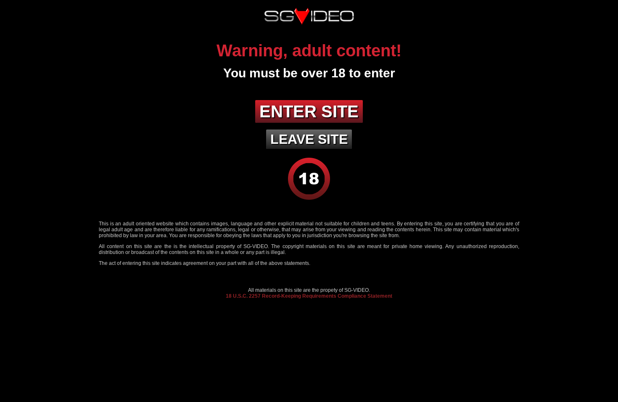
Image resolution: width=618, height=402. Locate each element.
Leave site (309, 139)
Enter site (309, 111)
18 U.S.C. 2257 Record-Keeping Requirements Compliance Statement (309, 296)
